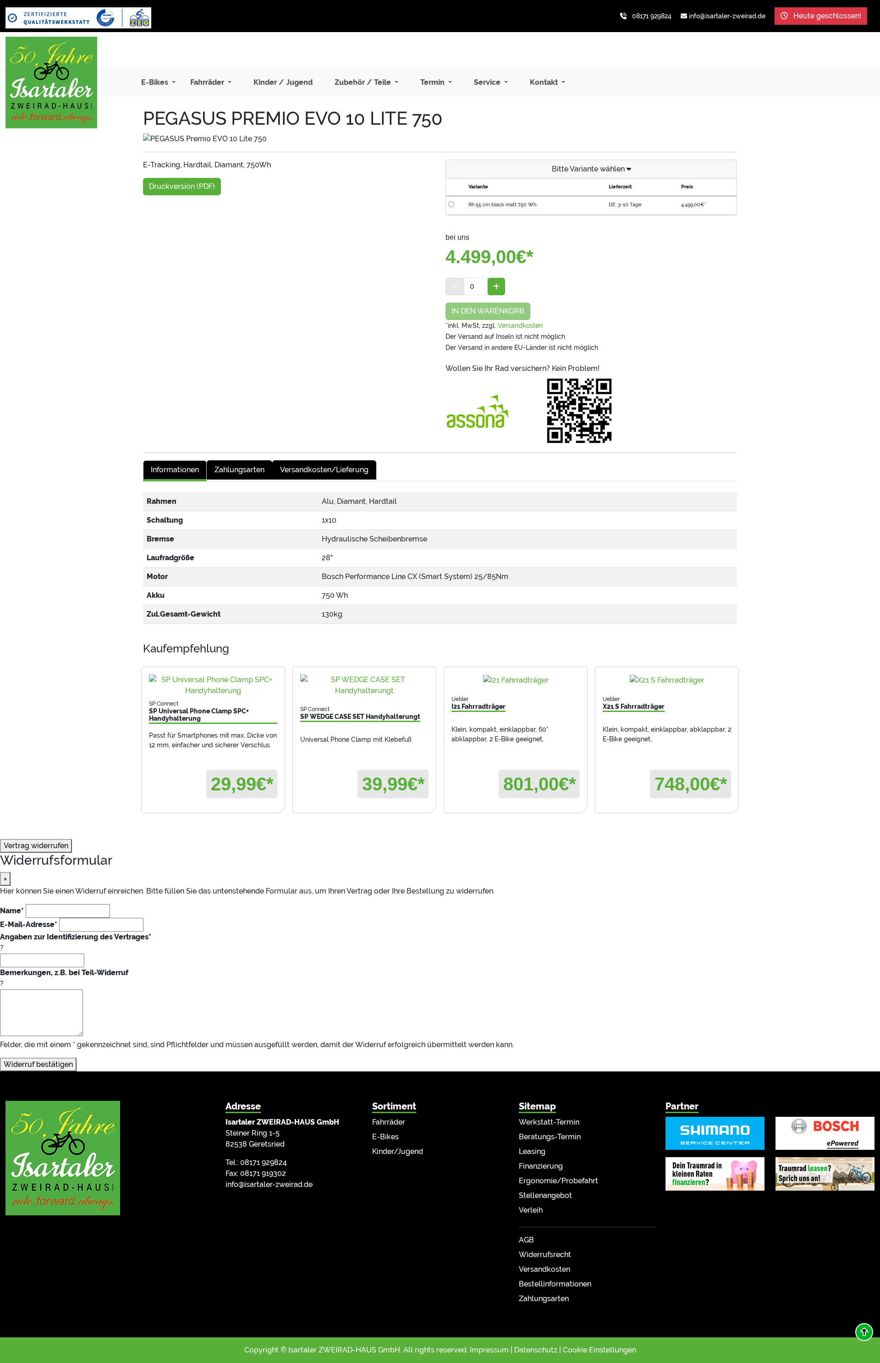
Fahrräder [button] (208, 82)
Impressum (489, 1350)
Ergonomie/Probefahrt (558, 1180)
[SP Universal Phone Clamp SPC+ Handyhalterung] (213, 685)
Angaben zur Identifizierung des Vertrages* (75, 937)
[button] (864, 1332)
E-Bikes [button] (155, 82)
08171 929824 (651, 16)
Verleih (531, 1210)
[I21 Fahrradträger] (515, 680)
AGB (526, 1240)
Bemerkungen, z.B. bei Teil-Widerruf (64, 972)
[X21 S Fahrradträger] (667, 680)
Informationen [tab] (175, 469)
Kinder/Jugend (397, 1151)
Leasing (532, 1151)
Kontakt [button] (545, 82)
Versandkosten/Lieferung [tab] (324, 469)
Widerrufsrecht (545, 1254)
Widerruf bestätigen (38, 1064)
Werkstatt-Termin (549, 1122)
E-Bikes (385, 1136)
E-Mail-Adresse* (28, 924)
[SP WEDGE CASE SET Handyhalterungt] (364, 685)
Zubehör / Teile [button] (364, 82)
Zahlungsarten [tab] (239, 469)
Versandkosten (520, 325)
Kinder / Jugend (283, 82)
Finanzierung (541, 1166)
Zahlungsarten (544, 1298)
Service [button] (488, 82)
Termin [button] (433, 82)
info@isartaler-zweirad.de (727, 16)
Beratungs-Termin (550, 1136)
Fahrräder (388, 1122)
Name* (12, 910)
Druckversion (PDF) (182, 186)
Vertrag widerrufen (36, 845)
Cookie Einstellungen (599, 1350)
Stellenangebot (545, 1195)
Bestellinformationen (555, 1284)
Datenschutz (535, 1350)
